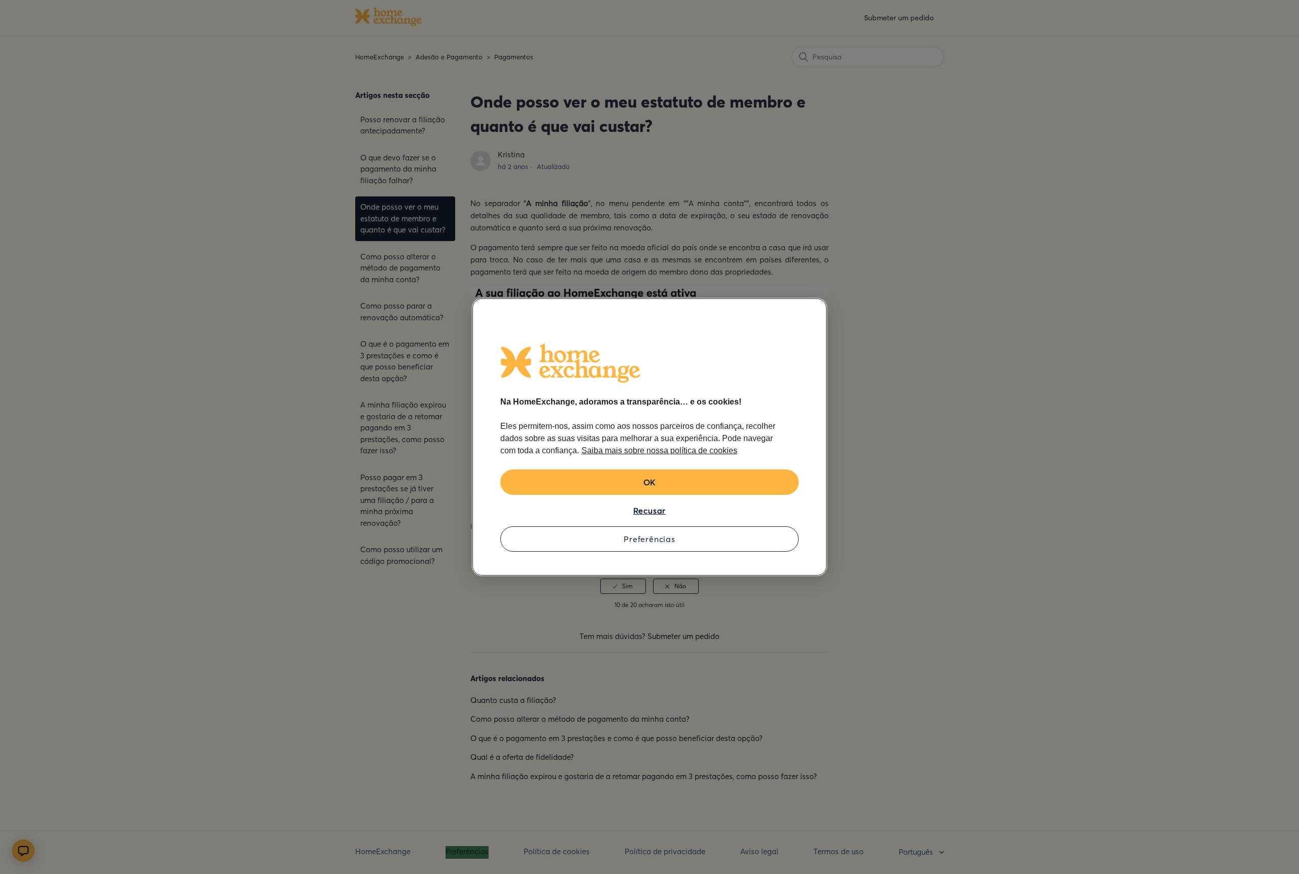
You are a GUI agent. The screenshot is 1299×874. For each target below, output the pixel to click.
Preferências (649, 539)
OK (649, 482)
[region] (649, 437)
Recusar (649, 511)
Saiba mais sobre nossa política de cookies (659, 450)
